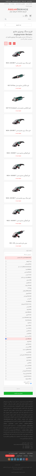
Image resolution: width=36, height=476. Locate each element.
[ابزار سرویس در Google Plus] (26, 459)
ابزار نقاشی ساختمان (28, 423)
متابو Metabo (28, 339)
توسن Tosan (28, 275)
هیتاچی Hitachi (27, 272)
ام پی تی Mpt (28, 347)
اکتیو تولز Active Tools (26, 304)
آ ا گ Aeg (29, 288)
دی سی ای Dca (28, 336)
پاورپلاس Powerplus (26, 371)
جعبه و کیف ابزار (7, 419)
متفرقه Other (28, 379)
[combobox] (18, 25)
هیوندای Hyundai (27, 296)
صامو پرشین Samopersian (25, 355)
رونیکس (31, 430)
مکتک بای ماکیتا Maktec (26, 277)
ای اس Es (29, 299)
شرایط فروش (19, 456)
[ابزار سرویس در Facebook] (23, 459)
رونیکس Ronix (28, 264)
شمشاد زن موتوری (22, 425)
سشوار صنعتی (29, 425)
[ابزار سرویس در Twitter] (21, 459)
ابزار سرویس (17, 465)
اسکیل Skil (28, 280)
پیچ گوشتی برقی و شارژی (27, 421)
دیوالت (24, 430)
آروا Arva (29, 323)
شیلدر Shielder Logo (26, 317)
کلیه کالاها (27, 383)
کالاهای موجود (27, 382)
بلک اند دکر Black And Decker (24, 267)
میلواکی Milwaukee (27, 291)
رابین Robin (28, 352)
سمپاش (5, 423)
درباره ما (12, 4)
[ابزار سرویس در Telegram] (12, 459)
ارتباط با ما (7, 4)
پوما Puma (29, 341)
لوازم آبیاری (10, 423)
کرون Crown (28, 315)
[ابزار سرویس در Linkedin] (18, 459)
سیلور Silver (28, 325)
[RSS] (9, 459)
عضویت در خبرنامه (10, 456)
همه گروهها (28, 261)
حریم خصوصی (22, 453)
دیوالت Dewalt (28, 285)
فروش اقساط (29, 6)
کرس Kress (28, 331)
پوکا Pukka (29, 309)
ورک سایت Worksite (27, 349)
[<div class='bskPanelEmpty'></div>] (30, 16)
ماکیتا (27, 430)
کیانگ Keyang (28, 320)
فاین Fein (29, 363)
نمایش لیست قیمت (18, 393)
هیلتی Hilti (28, 307)
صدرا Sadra (28, 328)
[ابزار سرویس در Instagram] (15, 459)
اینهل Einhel (28, 293)
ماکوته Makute (28, 312)
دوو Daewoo (28, 344)
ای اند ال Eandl (28, 365)
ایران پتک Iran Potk (27, 373)
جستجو (18, 388)
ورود (23, 16)
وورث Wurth (28, 357)
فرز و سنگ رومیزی (7, 421)
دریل (12, 419)
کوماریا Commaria (27, 376)
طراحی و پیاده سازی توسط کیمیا (18, 472)
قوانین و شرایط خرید (20, 4)
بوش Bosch (28, 283)
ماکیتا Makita (28, 269)
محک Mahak (28, 301)
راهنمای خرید (29, 4)
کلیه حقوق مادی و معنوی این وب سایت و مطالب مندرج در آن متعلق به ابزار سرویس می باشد (17, 468)
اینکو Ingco (28, 360)
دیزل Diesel (28, 368)
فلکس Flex (29, 333)
